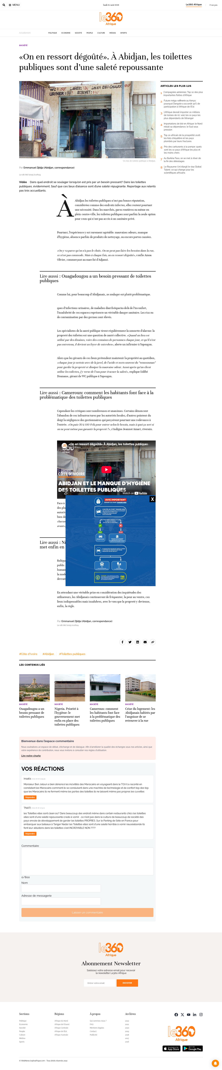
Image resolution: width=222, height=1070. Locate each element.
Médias (112, 33)
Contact (93, 1031)
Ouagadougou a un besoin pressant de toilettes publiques (95, 278)
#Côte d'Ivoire (28, 654)
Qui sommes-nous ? (98, 1021)
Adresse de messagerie (36, 895)
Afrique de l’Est (61, 1031)
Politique (52, 33)
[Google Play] (192, 1048)
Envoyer (127, 983)
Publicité (93, 1035)
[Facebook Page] (176, 1014)
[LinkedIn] (195, 1014)
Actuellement (25, 33)
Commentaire (30, 845)
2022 (127, 1021)
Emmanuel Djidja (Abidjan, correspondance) (49, 167)
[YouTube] (188, 1014)
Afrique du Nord (61, 1021)
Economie (65, 33)
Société (78, 33)
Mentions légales (97, 1028)
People (90, 33)
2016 (127, 1042)
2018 (127, 1035)
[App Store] (171, 1048)
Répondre (30, 797)
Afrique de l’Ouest (62, 1024)
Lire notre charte (31, 755)
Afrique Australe (61, 1035)
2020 (127, 1028)
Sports (123, 33)
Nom (24, 882)
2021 (127, 1024)
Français (213, 5)
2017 (127, 1038)
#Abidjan (48, 654)
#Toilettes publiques (72, 654)
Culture (101, 33)
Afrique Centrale (61, 1028)
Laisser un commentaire (87, 912)
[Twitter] (182, 1014)
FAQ (91, 1024)
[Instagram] (201, 1014)
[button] (215, 1063)
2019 (127, 1031)
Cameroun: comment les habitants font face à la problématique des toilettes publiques (97, 395)
